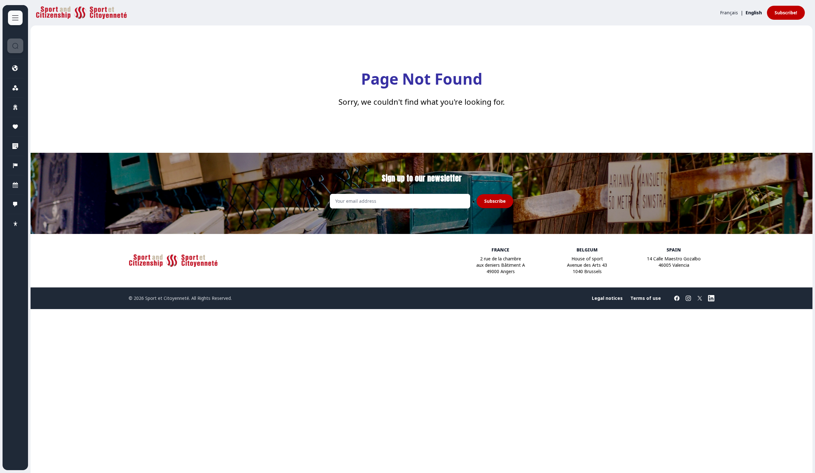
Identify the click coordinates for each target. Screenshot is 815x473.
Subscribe (495, 201)
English (754, 13)
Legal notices (607, 298)
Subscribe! (786, 13)
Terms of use (645, 298)
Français (729, 13)
